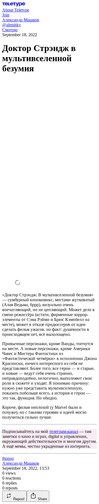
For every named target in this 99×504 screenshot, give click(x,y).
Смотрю (10, 29)
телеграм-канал (63, 431)
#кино (8, 458)
